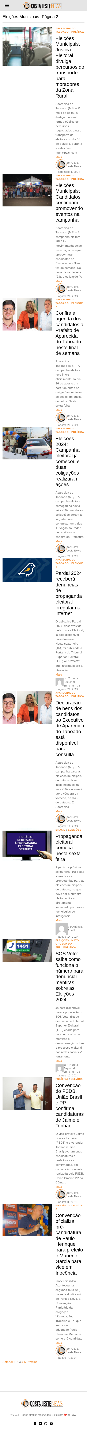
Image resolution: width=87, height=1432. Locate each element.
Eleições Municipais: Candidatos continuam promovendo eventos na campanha (69, 203)
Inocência (63, 1205)
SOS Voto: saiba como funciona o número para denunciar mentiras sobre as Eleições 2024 (69, 976)
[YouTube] (51, 1423)
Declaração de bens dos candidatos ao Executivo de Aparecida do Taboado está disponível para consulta (70, 728)
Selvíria (77, 1079)
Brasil (60, 829)
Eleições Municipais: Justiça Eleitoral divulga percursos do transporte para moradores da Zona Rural (70, 67)
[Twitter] (40, 1423)
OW (74, 1414)
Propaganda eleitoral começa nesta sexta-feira (69, 848)
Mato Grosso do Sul (67, 944)
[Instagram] (45, 1423)
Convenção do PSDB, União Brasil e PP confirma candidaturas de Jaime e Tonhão (70, 1105)
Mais (59, 157)
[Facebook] (35, 1423)
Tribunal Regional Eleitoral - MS (72, 682)
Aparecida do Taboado (66, 695)
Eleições (74, 829)
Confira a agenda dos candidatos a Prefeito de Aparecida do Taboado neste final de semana (69, 333)
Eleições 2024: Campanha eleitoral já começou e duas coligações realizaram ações (68, 461)
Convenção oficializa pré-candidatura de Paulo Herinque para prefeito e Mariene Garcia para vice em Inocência (69, 1244)
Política (77, 32)
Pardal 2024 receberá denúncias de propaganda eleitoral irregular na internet (69, 593)
